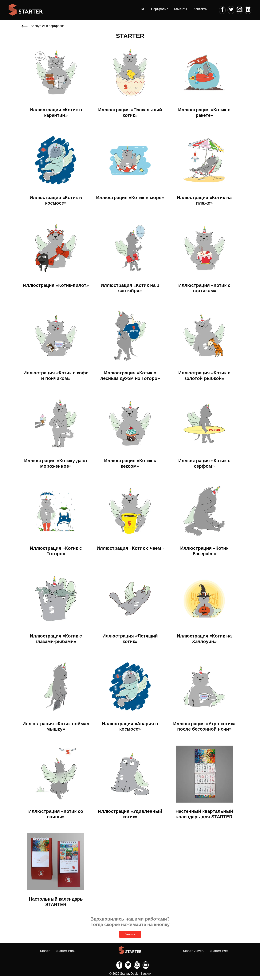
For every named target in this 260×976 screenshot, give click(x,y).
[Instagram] (239, 10)
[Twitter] (230, 10)
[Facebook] (222, 10)
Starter (45, 951)
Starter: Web (219, 951)
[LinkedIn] (248, 10)
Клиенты (180, 9)
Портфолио (159, 9)
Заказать (130, 934)
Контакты (200, 9)
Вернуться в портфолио (48, 26)
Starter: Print (65, 951)
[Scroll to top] (245, 961)
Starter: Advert (193, 951)
